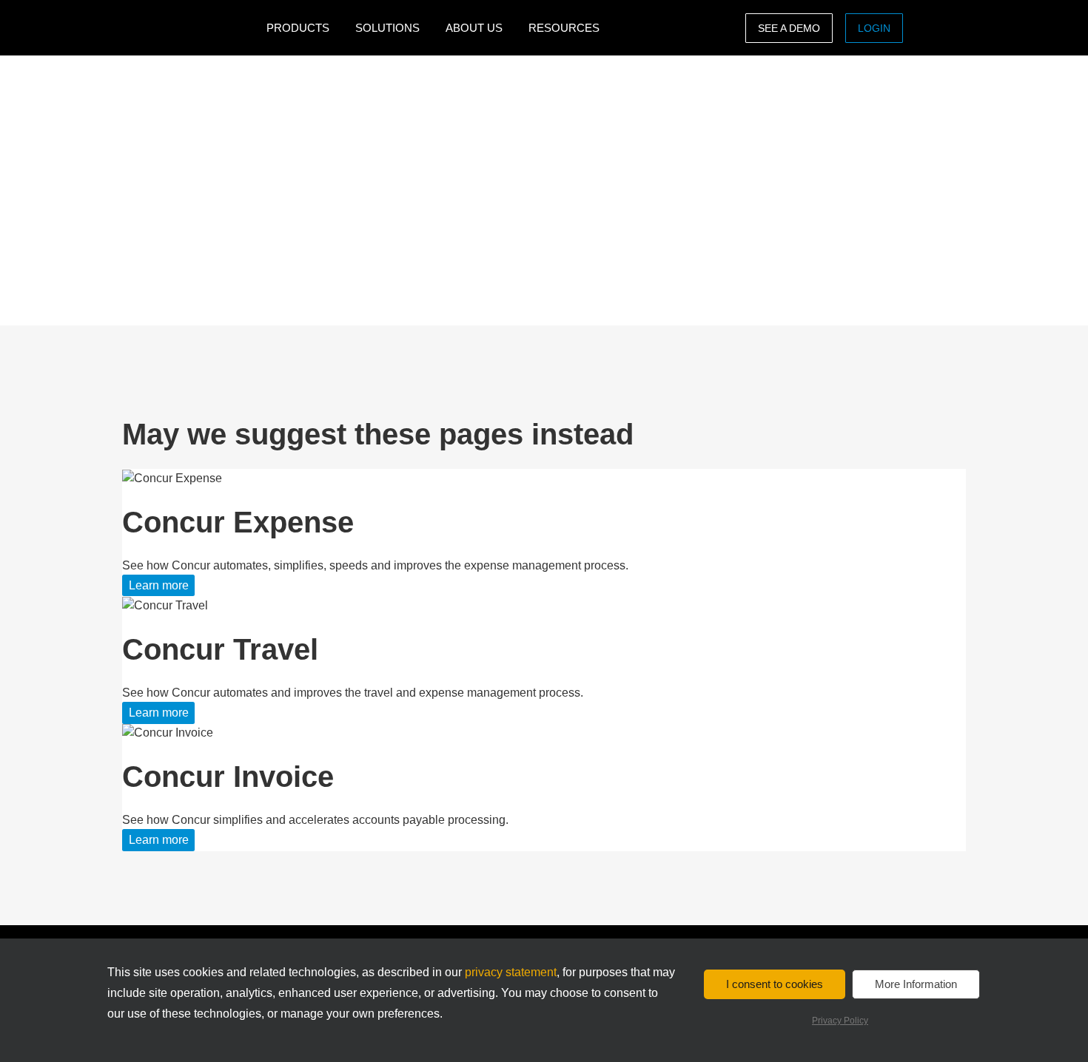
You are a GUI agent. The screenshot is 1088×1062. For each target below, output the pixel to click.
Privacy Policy (840, 1020)
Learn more (159, 585)
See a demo (789, 28)
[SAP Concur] (190, 27)
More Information (916, 984)
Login (874, 28)
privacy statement (511, 972)
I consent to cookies (774, 984)
